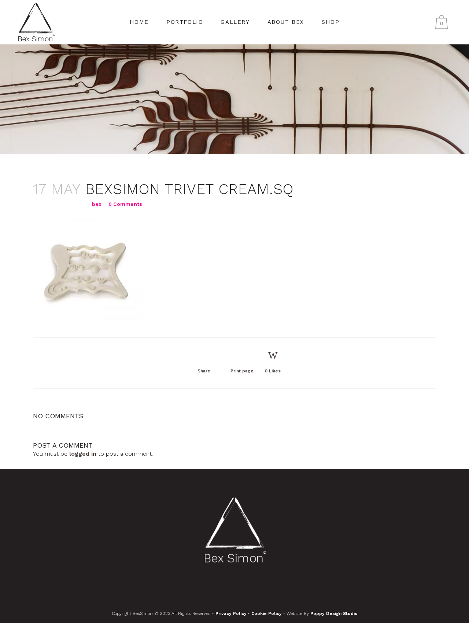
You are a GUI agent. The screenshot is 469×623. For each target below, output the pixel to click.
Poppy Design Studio (334, 613)
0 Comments (125, 204)
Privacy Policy (231, 613)
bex (96, 204)
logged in (82, 453)
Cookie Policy (267, 613)
